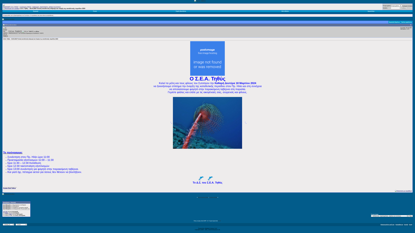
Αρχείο (406, 224)
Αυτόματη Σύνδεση (407, 6)
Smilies (6, 212)
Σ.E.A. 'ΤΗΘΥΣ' (14, 6)
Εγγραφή (35, 11)
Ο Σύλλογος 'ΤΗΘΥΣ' (25, 6)
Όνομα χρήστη (387, 5)
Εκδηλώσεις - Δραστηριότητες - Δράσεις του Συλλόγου (47, 6)
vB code (5, 211)
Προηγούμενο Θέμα (203, 197)
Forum (95, 11)
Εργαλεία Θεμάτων (394, 22)
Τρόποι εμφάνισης (406, 22)
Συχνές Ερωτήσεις (181, 11)
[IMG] (10, 214)
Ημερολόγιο (371, 11)
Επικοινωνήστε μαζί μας (387, 224)
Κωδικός (385, 8)
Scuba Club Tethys (9, 188)
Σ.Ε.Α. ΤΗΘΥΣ (15, 31)
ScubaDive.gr (399, 224)
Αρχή (410, 224)
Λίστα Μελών (285, 11)
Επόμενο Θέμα (213, 197)
